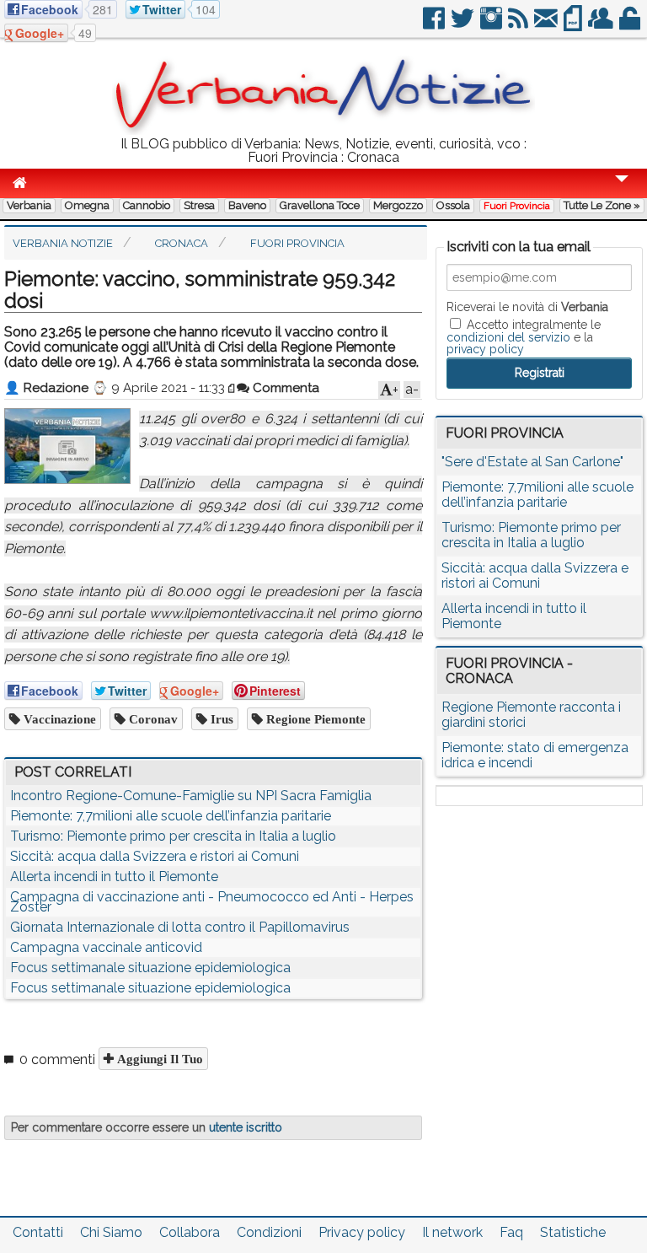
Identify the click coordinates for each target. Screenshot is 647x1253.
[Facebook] (435, 25)
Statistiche (573, 1232)
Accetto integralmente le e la (523, 336)
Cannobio (146, 205)
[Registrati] (602, 25)
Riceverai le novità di (527, 307)
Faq (511, 1232)
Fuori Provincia (517, 206)
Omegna (87, 205)
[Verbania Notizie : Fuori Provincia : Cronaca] (323, 130)
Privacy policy (361, 1232)
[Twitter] (464, 25)
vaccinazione (58, 719)
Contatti (38, 1232)
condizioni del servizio (508, 337)
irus (220, 719)
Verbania (29, 205)
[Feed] (519, 25)
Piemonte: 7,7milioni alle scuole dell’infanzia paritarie (170, 816)
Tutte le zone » (602, 205)
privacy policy (485, 349)
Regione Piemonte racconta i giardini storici (531, 714)
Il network (452, 1232)
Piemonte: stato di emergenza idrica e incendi (534, 755)
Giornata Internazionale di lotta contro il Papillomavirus (180, 927)
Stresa (199, 205)
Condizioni (269, 1232)
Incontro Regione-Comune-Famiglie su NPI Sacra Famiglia (191, 796)
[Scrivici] (547, 25)
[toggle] (621, 190)
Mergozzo (398, 205)
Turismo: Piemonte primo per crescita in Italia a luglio (173, 836)
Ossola (453, 205)
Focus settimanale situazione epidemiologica (150, 968)
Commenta (284, 387)
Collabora (189, 1232)
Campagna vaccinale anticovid (106, 947)
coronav (152, 719)
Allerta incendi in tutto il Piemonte (114, 876)
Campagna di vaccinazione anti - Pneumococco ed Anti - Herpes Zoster (212, 902)
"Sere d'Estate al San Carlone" (532, 462)
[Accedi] (631, 25)
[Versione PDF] (574, 25)
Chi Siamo (111, 1232)
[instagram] (492, 25)
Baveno (247, 205)
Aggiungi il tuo (158, 1058)
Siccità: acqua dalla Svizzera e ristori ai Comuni (154, 856)
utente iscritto (245, 1127)
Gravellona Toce (320, 205)
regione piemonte (314, 719)
